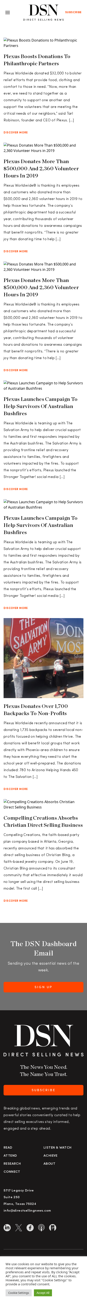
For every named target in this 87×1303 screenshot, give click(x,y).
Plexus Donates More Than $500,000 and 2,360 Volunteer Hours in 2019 (41, 168)
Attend (10, 1156)
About (49, 1164)
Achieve (51, 1156)
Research (12, 1164)
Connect (12, 1172)
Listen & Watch (58, 1147)
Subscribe (73, 12)
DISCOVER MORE (16, 132)
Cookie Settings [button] (18, 1293)
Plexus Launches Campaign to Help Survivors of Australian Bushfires (41, 406)
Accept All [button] (43, 1293)
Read (8, 1147)
